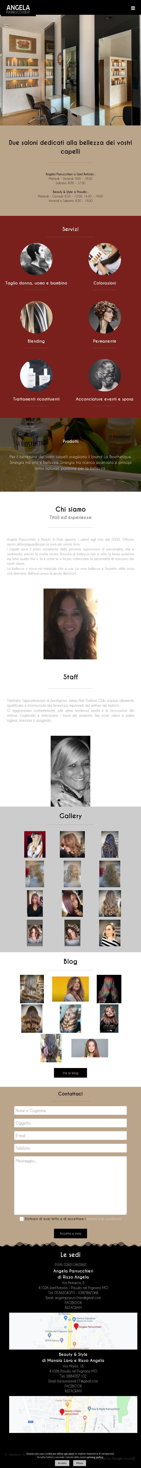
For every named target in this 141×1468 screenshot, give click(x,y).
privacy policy (95, 1457)
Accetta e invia (70, 1233)
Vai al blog (70, 1073)
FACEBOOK (73, 1303)
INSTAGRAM (73, 1308)
